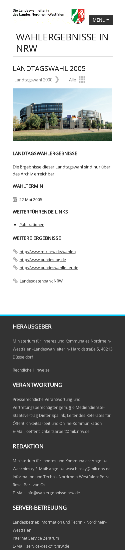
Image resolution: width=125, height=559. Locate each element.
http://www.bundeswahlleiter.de (49, 267)
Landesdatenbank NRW (41, 281)
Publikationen (31, 224)
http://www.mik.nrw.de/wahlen (48, 251)
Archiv (27, 174)
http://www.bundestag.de (43, 259)
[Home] (61, 16)
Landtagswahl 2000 (33, 80)
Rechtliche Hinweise (31, 370)
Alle (72, 80)
